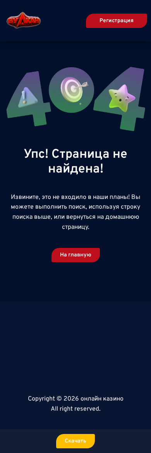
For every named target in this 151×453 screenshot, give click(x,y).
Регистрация (117, 20)
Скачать (75, 441)
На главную (75, 255)
